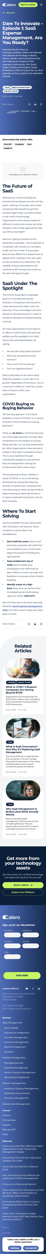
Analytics (9, 1051)
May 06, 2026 (11, 772)
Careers (6, 1115)
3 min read (17, 96)
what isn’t (29, 596)
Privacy (5, 1227)
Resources (7, 1141)
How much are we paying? (21, 364)
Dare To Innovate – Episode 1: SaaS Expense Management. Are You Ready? (22, 33)
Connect (6, 1110)
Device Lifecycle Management (20, 1072)
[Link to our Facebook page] (33, 988)
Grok (29, 144)
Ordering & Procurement (17, 1093)
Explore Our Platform (23, 892)
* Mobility (11, 682)
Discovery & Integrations (16, 1032)
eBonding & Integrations (16, 1077)
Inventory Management (16, 1042)
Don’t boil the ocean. (18, 541)
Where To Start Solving (19, 513)
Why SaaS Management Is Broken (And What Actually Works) (22, 811)
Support (6, 1125)
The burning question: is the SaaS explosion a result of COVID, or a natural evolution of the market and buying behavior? (22, 420)
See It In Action (28, 5)
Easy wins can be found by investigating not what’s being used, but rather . (24, 590)
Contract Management (16, 1037)
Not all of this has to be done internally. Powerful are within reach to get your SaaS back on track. (22, 608)
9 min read (22, 834)
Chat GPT (8, 144)
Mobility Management (13, 1057)
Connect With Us (10, 988)
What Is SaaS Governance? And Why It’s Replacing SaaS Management (23, 749)
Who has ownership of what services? (21, 358)
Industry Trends (10, 91)
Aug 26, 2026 (11, 710)
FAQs (5, 1134)
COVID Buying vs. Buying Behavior (18, 406)
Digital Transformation (21, 87)
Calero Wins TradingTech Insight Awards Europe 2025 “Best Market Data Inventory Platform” (22, 1216)
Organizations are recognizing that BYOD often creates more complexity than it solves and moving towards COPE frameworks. (23, 701)
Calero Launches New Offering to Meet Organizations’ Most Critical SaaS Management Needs (22, 1149)
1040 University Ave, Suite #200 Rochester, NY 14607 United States (18, 996)
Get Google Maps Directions (16, 1008)
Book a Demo (21, 885)
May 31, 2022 (7, 96)
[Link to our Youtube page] (26, 988)
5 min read (22, 710)
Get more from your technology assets (23, 863)
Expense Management (16, 1067)
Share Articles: (8, 104)
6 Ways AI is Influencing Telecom (19, 1184)
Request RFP (9, 1129)
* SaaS (6, 87)
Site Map (6, 1233)
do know (17, 433)
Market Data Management (16, 1104)
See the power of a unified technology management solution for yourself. (23, 876)
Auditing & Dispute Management (21, 1088)
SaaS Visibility (11, 1028)
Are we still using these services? (24, 351)
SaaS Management (12, 1022)
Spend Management (15, 1047)
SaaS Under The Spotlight (19, 286)
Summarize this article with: (17, 139)
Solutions (6, 1018)
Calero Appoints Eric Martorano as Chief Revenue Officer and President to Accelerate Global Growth (23, 1193)
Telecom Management (14, 1083)
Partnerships (9, 1120)
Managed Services (13, 1063)
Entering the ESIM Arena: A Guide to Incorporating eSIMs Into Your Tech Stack (21, 1204)
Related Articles (23, 648)
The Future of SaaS (17, 188)
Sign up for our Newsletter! (18, 925)
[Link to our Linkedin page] (39, 988)
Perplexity (19, 144)
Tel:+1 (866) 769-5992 (12, 1005)
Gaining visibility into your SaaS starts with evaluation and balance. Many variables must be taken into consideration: (21, 528)
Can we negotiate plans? (20, 368)
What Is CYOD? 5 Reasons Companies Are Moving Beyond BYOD (21, 690)
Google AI (8, 148)
